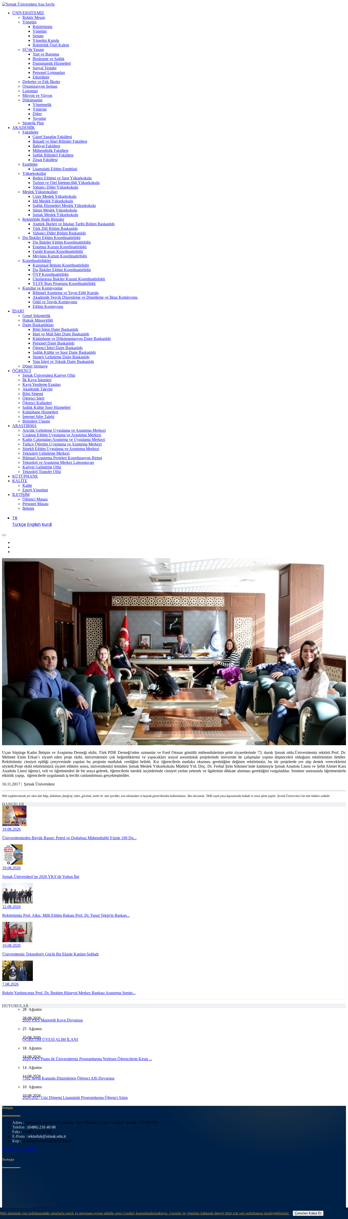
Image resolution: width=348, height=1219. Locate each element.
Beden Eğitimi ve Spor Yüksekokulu (62, 178)
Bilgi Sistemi (32, 393)
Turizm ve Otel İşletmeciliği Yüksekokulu (66, 182)
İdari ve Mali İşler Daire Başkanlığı (61, 334)
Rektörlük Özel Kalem (51, 45)
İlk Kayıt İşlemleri (36, 380)
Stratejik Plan (33, 123)
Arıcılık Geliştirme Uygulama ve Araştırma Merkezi (64, 430)
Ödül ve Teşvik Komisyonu (55, 302)
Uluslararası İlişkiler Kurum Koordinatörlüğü (69, 279)
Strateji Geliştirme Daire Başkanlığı (61, 357)
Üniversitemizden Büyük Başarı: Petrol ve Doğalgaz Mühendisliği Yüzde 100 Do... (69, 838)
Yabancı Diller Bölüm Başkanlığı (59, 233)
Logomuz (30, 91)
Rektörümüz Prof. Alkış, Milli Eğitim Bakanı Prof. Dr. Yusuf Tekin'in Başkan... (66, 915)
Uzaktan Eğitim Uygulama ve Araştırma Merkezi (61, 435)
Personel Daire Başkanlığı (53, 343)
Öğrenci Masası (35, 499)
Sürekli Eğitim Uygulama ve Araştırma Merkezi (60, 449)
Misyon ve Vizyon (37, 95)
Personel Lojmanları (49, 72)
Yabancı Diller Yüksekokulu (55, 187)
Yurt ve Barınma (46, 54)
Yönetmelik (42, 104)
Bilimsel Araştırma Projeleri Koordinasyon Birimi (62, 458)
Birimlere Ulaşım (36, 421)
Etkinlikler (41, 77)
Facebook (10, 1149)
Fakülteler (30, 132)
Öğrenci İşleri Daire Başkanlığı (58, 348)
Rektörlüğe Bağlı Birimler (43, 219)
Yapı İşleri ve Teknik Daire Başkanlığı (63, 361)
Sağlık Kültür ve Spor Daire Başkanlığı (64, 352)
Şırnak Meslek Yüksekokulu (55, 215)
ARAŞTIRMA (24, 426)
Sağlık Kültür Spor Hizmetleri (46, 407)
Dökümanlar (32, 100)
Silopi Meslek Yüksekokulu (55, 210)
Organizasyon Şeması (39, 86)
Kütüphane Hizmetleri (40, 412)
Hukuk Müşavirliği (37, 320)
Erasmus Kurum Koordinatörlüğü (60, 247)
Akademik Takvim (37, 389)
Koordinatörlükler (36, 260)
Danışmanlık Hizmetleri (52, 63)
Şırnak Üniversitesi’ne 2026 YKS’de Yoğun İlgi (40, 876)
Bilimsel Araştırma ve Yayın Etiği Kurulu (66, 293)
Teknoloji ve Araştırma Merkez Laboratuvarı (58, 462)
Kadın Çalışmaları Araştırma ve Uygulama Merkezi (63, 439)
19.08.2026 (11, 829)
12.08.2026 (11, 907)
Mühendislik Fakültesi (50, 150)
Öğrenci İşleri (33, 398)
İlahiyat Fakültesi (46, 146)
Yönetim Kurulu (46, 40)
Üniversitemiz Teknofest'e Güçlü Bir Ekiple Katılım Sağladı (50, 954)
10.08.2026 (11, 945)
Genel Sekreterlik (36, 315)
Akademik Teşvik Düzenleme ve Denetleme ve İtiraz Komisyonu (85, 297)
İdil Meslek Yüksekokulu (53, 201)
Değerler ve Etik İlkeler (41, 82)
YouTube (30, 1149)
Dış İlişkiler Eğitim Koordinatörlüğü (51, 237)
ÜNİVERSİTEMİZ (28, 13)
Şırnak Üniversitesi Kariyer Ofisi (48, 375)
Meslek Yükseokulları (40, 192)
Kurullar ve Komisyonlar (42, 288)
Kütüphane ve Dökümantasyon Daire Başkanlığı (72, 338)
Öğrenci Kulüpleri (37, 403)
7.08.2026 (10, 984)
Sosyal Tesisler (45, 68)
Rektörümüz (42, 26)
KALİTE (19, 481)
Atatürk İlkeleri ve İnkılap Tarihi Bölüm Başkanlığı (74, 224)
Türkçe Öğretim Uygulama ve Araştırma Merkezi (62, 444)
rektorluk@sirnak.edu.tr (47, 1136)
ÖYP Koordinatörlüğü (51, 274)
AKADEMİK (23, 127)
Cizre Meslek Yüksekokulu (54, 196)
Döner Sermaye (35, 366)
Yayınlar (39, 118)
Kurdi (47, 524)
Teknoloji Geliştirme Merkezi (46, 453)
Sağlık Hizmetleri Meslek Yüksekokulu (64, 205)
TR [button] (14, 518)
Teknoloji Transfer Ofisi (41, 471)
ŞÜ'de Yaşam (33, 49)
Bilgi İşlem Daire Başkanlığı (55, 329)
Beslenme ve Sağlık (48, 59)
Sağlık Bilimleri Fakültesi (53, 155)
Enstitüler (30, 164)
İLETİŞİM (21, 494)
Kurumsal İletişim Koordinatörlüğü (61, 265)
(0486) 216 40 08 (42, 1127)
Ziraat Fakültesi (45, 160)
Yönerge (40, 109)
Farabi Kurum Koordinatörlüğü (58, 251)
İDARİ (18, 311)
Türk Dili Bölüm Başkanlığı (55, 228)
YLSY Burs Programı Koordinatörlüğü (64, 283)
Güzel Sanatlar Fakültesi (52, 137)
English (34, 524)
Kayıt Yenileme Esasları (41, 384)
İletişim (28, 508)
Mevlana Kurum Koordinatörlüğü (60, 256)
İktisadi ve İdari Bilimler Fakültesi (60, 141)
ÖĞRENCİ (21, 371)
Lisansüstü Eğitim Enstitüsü (55, 169)
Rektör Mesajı (33, 17)
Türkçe (19, 524)
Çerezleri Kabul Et (308, 1213)
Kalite (27, 485)
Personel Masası (35, 504)
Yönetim (29, 22)
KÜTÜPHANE (25, 476)
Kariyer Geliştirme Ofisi (41, 467)
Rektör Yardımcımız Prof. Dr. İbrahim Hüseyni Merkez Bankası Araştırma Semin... (69, 993)
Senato (38, 36)
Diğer (37, 114)
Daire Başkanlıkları (37, 325)
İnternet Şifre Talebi (38, 416)
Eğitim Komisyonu (48, 306)
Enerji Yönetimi (35, 490)
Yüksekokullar (34, 173)
